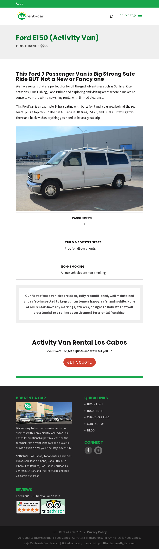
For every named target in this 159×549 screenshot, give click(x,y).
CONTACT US (95, 424)
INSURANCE (95, 411)
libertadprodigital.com (119, 543)
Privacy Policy (97, 532)
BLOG (91, 430)
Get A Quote (79, 362)
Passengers (82, 218)
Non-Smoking (73, 267)
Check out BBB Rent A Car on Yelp (38, 496)
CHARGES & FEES (98, 417)
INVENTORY (95, 404)
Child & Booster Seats (83, 242)
